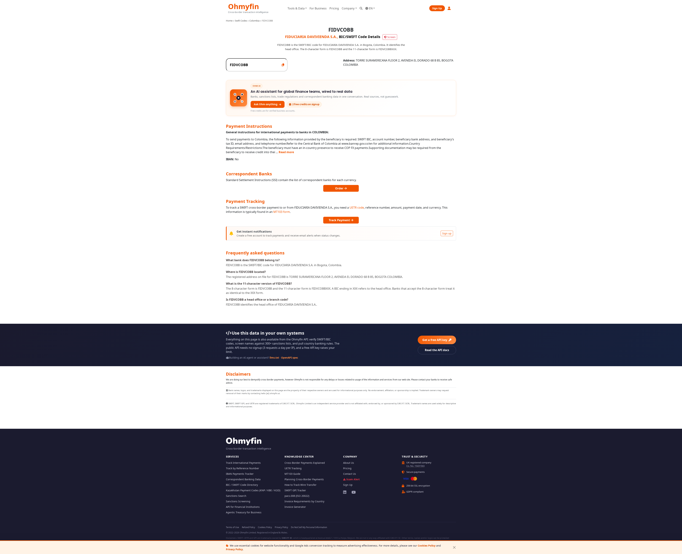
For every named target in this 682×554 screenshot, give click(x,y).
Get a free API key (435, 340)
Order (339, 188)
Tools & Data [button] (296, 8)
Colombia (254, 20)
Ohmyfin (243, 5)
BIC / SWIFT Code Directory (242, 484)
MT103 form (281, 212)
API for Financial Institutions (243, 507)
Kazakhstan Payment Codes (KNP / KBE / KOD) (253, 490)
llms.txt (274, 357)
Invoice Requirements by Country (304, 501)
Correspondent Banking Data (243, 479)
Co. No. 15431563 (415, 465)
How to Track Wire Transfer (300, 484)
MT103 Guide (292, 473)
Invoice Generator (295, 507)
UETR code (357, 207)
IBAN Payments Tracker (240, 473)
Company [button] (348, 8)
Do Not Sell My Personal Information (309, 527)
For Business (318, 8)
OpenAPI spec (289, 357)
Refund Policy (248, 527)
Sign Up (437, 8)
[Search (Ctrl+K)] (361, 8)
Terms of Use (232, 527)
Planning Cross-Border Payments (304, 479)
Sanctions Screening (238, 501)
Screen (391, 37)
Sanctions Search (236, 495)
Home (229, 20)
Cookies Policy (426, 545)
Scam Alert (353, 479)
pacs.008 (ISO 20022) (297, 495)
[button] (449, 8)
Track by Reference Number (242, 468)
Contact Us (349, 473)
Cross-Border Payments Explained (305, 462)
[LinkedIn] (345, 492)
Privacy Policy (234, 549)
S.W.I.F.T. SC (287, 538)
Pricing (334, 8)
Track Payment (340, 220)
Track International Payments (243, 462)
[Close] (454, 547)
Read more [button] (286, 152)
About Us (348, 462)
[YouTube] (353, 492)
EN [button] (370, 8)
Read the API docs (437, 350)
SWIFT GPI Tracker (295, 490)
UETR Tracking (293, 468)
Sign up (446, 233)
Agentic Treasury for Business (243, 512)
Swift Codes (241, 20)
